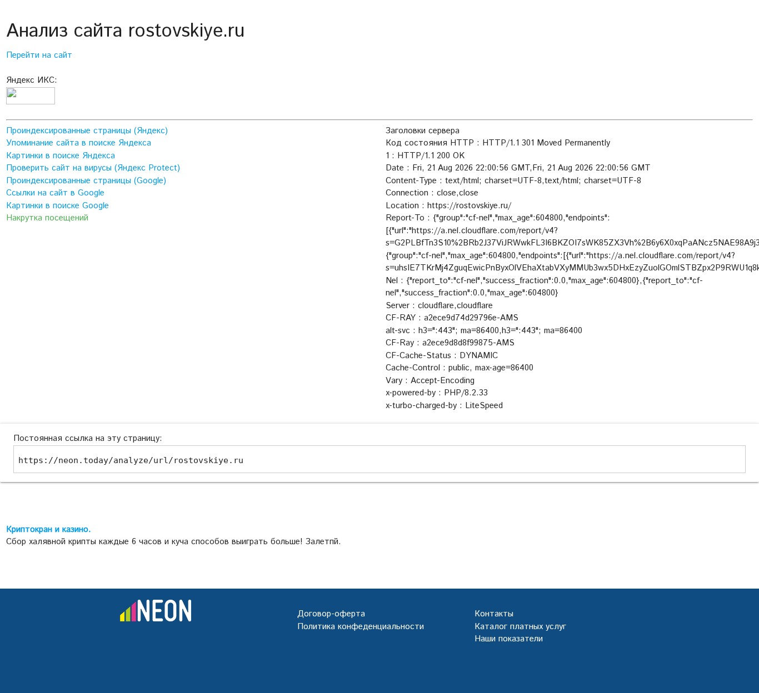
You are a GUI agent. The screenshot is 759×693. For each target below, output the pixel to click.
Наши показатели (509, 639)
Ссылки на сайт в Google (55, 193)
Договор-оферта (331, 614)
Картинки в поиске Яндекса (60, 156)
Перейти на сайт (39, 55)
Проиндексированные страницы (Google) (86, 181)
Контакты (494, 614)
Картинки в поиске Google (57, 206)
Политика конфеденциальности (360, 626)
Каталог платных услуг (520, 626)
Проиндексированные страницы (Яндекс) (87, 131)
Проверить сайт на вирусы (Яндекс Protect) (93, 168)
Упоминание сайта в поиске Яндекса (78, 143)
